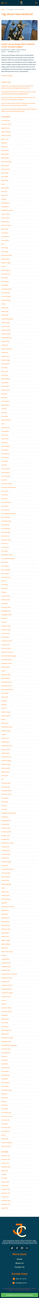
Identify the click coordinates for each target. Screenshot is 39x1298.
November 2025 (5, 1159)
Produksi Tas (4, 865)
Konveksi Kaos (5, 637)
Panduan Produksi (6, 764)
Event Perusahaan (6, 296)
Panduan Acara (5, 738)
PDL (2, 779)
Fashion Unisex (5, 356)
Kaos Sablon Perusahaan (8, 558)
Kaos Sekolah (5, 566)
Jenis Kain (4, 465)
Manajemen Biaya (6, 674)
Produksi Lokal (5, 847)
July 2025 (3, 1174)
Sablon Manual (5, 918)
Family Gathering (5, 300)
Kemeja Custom (5, 596)
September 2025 (5, 1167)
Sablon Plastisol (5, 925)
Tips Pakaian (4, 1079)
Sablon (3, 888)
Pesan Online (4, 798)
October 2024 (5, 1197)
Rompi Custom (5, 880)
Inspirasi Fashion (5, 420)
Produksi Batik (5, 824)
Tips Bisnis (4, 1056)
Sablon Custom (5, 895)
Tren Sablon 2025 (6, 1127)
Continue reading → (7, 75)
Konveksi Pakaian (6, 648)
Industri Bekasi (5, 401)
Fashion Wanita (5, 364)
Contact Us (19, 1267)
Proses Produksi (5, 873)
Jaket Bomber (5, 431)
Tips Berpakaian (5, 1052)
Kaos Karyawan (5, 510)
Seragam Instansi (6, 963)
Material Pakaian (5, 678)
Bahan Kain (4, 143)
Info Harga (4, 412)
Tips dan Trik (4, 1060)
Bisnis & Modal (5, 165)
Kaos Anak (4, 480)
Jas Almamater (5, 453)
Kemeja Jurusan (5, 599)
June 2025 (4, 1178)
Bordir (3, 184)
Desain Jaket (4, 229)
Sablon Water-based (6, 951)
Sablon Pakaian (5, 921)
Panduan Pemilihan (6, 760)
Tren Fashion (4, 1109)
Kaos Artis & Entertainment (8, 487)
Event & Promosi (5, 274)
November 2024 (5, 1193)
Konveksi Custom (6, 626)
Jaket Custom (5, 438)
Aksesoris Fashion (6, 124)
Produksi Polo (5, 858)
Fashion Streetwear (6, 349)
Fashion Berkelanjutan (7, 319)
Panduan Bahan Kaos (6, 745)
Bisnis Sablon (5, 173)
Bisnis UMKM (4, 176)
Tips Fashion (4, 1064)
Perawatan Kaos (5, 787)
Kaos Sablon (4, 551)
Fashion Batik (5, 315)
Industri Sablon (5, 405)
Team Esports (5, 1026)
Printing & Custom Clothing (8, 813)
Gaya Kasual (4, 371)
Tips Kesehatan (5, 1067)
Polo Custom (4, 802)
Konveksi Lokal (5, 644)
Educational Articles (6, 255)
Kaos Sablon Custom (7, 555)
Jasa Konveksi (5, 457)
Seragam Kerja (5, 981)
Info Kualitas (4, 416)
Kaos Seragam (5, 573)
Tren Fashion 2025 (6, 1112)
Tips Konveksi (5, 1071)
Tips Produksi (5, 1086)
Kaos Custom (5, 491)
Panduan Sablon (5, 768)
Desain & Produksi (6, 225)
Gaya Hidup (4, 367)
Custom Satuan (5, 218)
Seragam (3, 955)
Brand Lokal (4, 195)
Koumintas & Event (6, 663)
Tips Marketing (5, 1075)
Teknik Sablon (5, 1034)
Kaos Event (4, 498)
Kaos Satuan (4, 562)
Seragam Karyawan (6, 978)
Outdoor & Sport (5, 712)
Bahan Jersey (5, 139)
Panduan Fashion (5, 749)
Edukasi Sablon (5, 259)
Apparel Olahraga (6, 132)
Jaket (2, 424)
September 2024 (5, 1200)
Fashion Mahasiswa (6, 337)
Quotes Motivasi (5, 877)
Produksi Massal (5, 850)
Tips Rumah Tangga (6, 1090)
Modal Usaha (4, 697)
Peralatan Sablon (6, 783)
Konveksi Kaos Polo (6, 641)
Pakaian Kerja (5, 723)
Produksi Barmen (6, 820)
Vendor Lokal (4, 1139)
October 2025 (5, 1163)
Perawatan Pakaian (6, 790)
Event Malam (4, 285)
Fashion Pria (4, 345)
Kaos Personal (5, 536)
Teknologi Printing (6, 1041)
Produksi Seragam (6, 861)
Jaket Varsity (4, 450)
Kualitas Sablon (5, 667)
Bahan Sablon (5, 154)
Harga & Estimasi (5, 379)
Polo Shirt (4, 805)
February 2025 (5, 1182)
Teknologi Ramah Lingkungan (9, 1045)
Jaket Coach (4, 435)
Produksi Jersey (5, 835)
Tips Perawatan (5, 1082)
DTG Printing (4, 251)
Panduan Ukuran (5, 772)
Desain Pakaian (5, 236)
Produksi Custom (6, 828)
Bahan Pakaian (5, 150)
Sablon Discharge (6, 899)
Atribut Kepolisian (6, 135)
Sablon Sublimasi (6, 944)
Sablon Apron (5, 892)
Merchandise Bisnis (6, 682)
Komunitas (4, 618)
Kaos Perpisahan (5, 532)
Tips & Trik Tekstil (6, 1049)
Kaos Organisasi (5, 528)
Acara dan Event (5, 120)
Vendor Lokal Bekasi (6, 1142)
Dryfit (2, 244)
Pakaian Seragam (6, 731)
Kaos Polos (4, 543)
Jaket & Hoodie (5, 427)
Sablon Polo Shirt (6, 929)
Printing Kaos (5, 817)
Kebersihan (4, 588)
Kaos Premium (5, 547)
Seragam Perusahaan (7, 993)
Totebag (3, 1101)
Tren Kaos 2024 (5, 1120)
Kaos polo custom (6, 540)
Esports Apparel (5, 270)
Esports (3, 266)
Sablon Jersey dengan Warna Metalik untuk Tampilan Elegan (18, 45)
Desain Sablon (5, 240)
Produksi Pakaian (6, 854)
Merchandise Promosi (7, 689)
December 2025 (5, 1155)
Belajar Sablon (5, 158)
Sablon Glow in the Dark (7, 906)
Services (3, 1000)
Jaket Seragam (5, 446)
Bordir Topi (4, 191)
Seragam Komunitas (6, 985)
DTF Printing (4, 248)
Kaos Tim (3, 581)
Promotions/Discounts (7, 869)
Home (2, 9)
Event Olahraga (5, 292)
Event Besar (4, 277)
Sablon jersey (5, 910)
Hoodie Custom (5, 390)
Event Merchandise (6, 289)
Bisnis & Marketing (6, 161)
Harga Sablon (5, 382)
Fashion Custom (5, 326)
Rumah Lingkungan (6, 884)
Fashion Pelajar (5, 341)
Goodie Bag (4, 375)
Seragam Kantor (5, 970)
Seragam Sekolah (6, 996)
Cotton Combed (5, 214)
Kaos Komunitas (5, 517)
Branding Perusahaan (7, 210)
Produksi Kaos (5, 839)
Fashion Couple (5, 322)
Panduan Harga (5, 753)
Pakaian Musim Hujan (6, 727)
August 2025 (4, 1170)
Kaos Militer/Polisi (6, 521)
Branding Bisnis (5, 203)
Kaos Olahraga (5, 525)
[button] (19, 1295)
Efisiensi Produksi (6, 263)
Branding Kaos (5, 206)
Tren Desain (4, 1105)
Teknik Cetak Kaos (6, 1030)
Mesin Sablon (5, 693)
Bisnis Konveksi (5, 169)
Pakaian (3, 719)
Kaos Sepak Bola (5, 570)
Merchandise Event (6, 686)
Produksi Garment (6, 832)
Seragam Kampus (6, 966)
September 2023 (5, 1204)
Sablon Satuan (5, 936)
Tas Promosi (4, 1022)
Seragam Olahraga (6, 989)
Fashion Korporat (6, 334)
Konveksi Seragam (6, 659)
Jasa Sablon (4, 461)
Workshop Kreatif (6, 1146)
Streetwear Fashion (6, 1011)
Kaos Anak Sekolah (6, 483)
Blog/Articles (5, 50)
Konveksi (3, 622)
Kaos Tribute (4, 584)
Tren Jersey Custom (6, 1116)
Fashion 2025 (4, 308)
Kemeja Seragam (6, 607)
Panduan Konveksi (6, 757)
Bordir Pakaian (5, 188)
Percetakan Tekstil (6, 794)
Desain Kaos (4, 233)
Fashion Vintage (5, 360)
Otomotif (3, 708)
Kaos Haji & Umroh (6, 502)
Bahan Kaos (4, 147)
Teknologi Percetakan (7, 1038)
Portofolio (4, 809)
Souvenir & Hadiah (6, 1008)
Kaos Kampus (5, 506)
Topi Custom (4, 1097)
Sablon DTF (4, 903)
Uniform (3, 1135)
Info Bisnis (4, 409)
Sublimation (4, 1015)
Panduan (3, 734)
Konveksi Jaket (5, 633)
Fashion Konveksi (6, 330)
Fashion (3, 304)
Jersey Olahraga (5, 476)
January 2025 (4, 1185)
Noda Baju (4, 701)
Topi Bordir (4, 1094)
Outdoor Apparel (6, 716)
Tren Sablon (4, 1124)
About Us (19, 1263)
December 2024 (5, 1189)
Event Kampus (5, 281)
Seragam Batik (5, 959)
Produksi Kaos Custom (7, 843)
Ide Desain (4, 394)
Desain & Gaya (5, 221)
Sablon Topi (4, 948)
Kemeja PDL (4, 603)
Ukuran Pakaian (5, 1131)
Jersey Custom (16, 50)
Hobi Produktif (5, 386)
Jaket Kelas (4, 442)
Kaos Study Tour (5, 577)
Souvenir (3, 1004)
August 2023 (4, 1208)
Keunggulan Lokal (6, 611)
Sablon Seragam (5, 940)
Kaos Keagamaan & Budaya (8, 513)
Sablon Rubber (5, 933)
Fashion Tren (4, 352)
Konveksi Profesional (7, 652)
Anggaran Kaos (5, 128)
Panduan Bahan (5, 742)
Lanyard (3, 671)
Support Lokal (5, 1019)
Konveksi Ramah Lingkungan (9, 656)
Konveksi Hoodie (6, 629)
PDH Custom (4, 775)
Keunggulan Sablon (6, 614)
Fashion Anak (4, 311)
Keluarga (3, 592)
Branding (3, 199)
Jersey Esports (5, 472)
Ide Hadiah (4, 397)
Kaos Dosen (4, 495)
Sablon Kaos (4, 914)
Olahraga (3, 704)
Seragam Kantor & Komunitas (9, 974)
